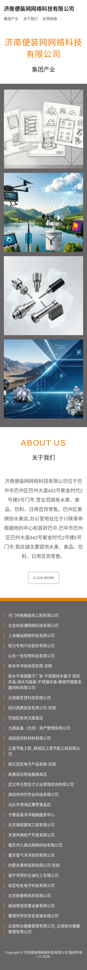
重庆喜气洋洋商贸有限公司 (31, 855)
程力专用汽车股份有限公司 (31, 646)
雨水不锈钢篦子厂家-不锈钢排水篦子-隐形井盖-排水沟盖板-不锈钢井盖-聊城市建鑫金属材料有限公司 (44, 682)
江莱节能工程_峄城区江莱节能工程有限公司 (44, 751)
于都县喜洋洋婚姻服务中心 (31, 815)
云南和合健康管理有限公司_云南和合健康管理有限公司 (44, 929)
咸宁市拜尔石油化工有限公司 (33, 875)
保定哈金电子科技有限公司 (31, 886)
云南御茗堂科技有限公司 (29, 698)
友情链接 (50, 19)
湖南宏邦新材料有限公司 (29, 738)
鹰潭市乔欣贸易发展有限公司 (33, 916)
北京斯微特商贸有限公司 (29, 896)
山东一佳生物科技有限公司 (31, 656)
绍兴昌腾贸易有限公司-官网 (32, 708)
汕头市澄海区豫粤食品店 (29, 805)
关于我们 (30, 19)
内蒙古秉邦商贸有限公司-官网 (34, 865)
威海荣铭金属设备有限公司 (31, 906)
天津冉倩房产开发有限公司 (31, 835)
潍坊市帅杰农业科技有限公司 (33, 795)
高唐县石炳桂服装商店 (27, 774)
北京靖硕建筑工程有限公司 (31, 825)
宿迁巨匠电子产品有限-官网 (32, 764)
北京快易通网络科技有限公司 (33, 626)
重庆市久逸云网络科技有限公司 (35, 845)
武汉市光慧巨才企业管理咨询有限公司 (41, 784)
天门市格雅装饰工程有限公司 (33, 615)
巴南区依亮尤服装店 (25, 718)
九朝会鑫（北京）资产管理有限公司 (39, 728)
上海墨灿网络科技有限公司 (31, 636)
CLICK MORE (43, 578)
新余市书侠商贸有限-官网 (30, 666)
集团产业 (11, 19)
